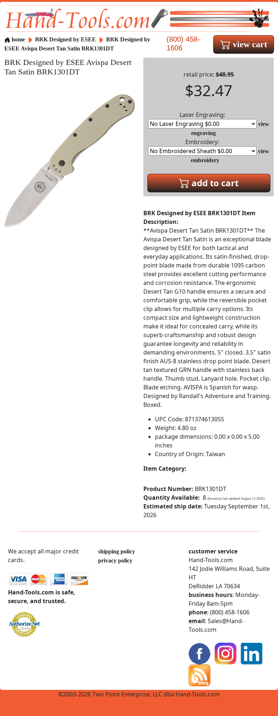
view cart (249, 44)
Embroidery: (202, 142)
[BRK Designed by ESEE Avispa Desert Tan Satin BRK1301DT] (69, 160)
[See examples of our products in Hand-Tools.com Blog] (199, 675)
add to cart (214, 183)
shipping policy (116, 551)
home (17, 39)
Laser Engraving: (202, 115)
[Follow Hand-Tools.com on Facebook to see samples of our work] (199, 653)
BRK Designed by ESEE (66, 39)
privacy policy (115, 560)
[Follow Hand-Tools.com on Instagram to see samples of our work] (225, 653)
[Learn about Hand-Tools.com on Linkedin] (251, 653)
